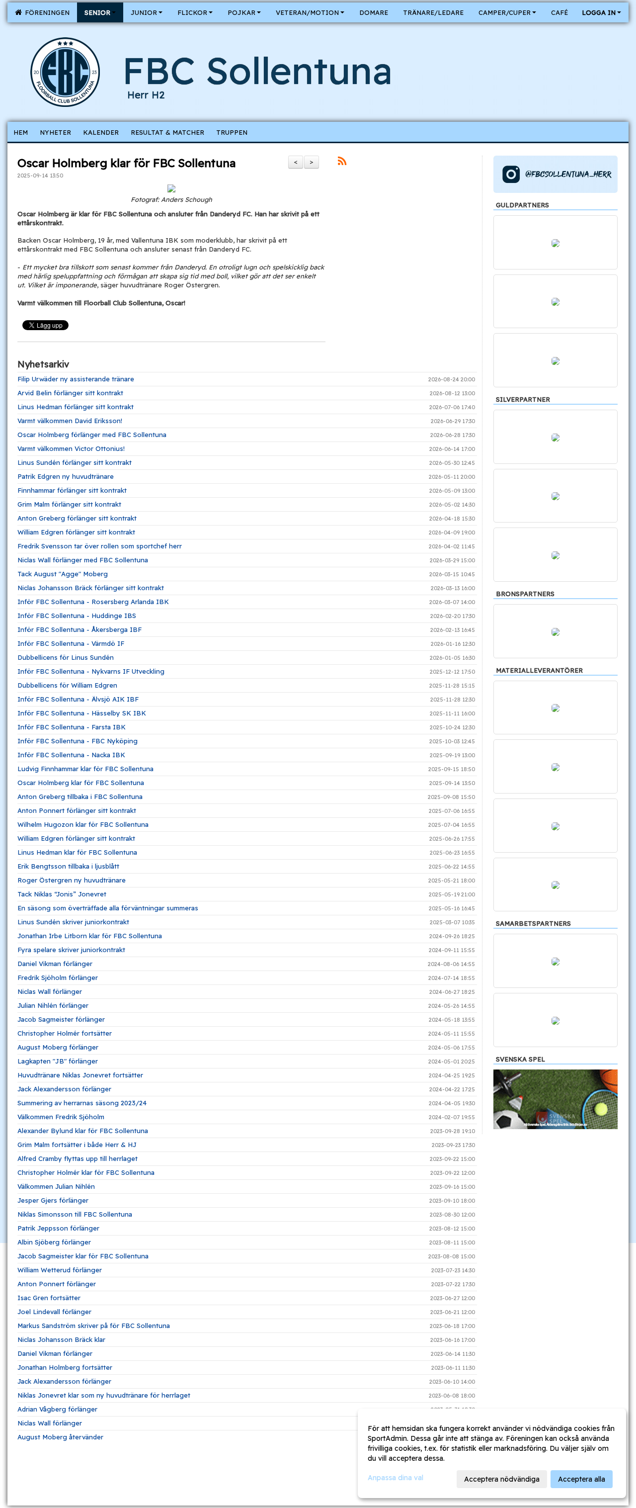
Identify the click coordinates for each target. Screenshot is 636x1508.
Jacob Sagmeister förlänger (61, 1019)
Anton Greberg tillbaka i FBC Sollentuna (80, 796)
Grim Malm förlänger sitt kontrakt (69, 504)
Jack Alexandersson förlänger (64, 1089)
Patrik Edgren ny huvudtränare (65, 476)
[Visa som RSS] (342, 163)
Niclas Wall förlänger (49, 991)
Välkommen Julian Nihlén (56, 1186)
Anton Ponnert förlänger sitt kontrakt (76, 810)
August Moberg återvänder (60, 1437)
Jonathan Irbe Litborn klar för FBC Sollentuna (89, 936)
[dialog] (492, 1453)
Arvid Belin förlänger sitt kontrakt (70, 393)
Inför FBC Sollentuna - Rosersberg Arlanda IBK (93, 602)
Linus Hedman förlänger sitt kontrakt (75, 407)
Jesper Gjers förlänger (52, 1200)
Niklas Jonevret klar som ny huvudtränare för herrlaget (103, 1395)
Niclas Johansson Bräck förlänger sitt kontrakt (90, 588)
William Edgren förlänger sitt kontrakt (76, 532)
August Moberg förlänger (57, 1047)
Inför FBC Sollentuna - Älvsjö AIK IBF (78, 699)
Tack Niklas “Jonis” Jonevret (61, 894)
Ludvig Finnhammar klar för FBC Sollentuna (85, 769)
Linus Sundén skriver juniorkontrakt (73, 922)
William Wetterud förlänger (59, 1270)
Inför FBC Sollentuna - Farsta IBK (71, 727)
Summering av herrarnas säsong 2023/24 (82, 1103)
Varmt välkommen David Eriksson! (69, 421)
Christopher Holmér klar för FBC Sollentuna (86, 1172)
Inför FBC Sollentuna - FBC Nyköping (77, 741)
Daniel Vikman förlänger (54, 964)
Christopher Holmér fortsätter (64, 1033)
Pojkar (241, 12)
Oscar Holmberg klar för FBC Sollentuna (126, 163)
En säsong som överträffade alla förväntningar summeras (107, 908)
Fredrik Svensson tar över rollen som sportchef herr (99, 546)
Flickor (192, 12)
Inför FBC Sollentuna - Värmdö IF (70, 643)
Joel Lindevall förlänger (54, 1312)
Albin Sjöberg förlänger (54, 1242)
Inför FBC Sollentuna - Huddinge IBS (76, 616)
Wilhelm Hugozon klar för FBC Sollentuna (83, 824)
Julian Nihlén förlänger (52, 1005)
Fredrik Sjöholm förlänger (57, 977)
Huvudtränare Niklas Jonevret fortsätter (80, 1075)
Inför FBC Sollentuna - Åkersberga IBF (79, 629)
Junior (144, 12)
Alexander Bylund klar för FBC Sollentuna (82, 1131)
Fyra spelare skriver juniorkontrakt (71, 950)
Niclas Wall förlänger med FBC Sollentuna (82, 560)
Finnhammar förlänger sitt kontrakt (72, 490)
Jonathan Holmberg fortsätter (64, 1367)
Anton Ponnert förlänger (56, 1284)
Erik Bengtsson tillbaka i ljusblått (68, 866)
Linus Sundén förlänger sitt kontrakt (74, 462)
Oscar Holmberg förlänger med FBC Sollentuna (91, 435)
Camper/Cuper (504, 12)
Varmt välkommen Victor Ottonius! (71, 448)
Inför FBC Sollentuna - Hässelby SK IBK (81, 713)
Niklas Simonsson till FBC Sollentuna (74, 1214)
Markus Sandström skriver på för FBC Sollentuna (93, 1326)
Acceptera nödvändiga (502, 1479)
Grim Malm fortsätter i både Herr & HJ (77, 1145)
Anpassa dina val (395, 1477)
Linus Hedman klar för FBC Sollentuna (77, 852)
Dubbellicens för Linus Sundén (65, 657)
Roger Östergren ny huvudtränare (71, 880)
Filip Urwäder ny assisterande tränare (75, 379)
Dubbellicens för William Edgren (67, 685)
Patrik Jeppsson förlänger (58, 1228)
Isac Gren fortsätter (48, 1298)
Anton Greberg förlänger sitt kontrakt (77, 518)
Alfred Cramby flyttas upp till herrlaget (77, 1158)
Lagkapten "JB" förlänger (57, 1061)
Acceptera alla (581, 1479)
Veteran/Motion (307, 12)
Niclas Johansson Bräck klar (61, 1339)
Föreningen (45, 12)
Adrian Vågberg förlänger (57, 1409)
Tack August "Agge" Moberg (62, 574)
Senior (97, 12)
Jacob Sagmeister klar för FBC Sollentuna (83, 1256)
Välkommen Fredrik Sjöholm (60, 1117)
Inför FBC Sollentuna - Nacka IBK (71, 755)
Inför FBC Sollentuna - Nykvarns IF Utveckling (90, 671)
